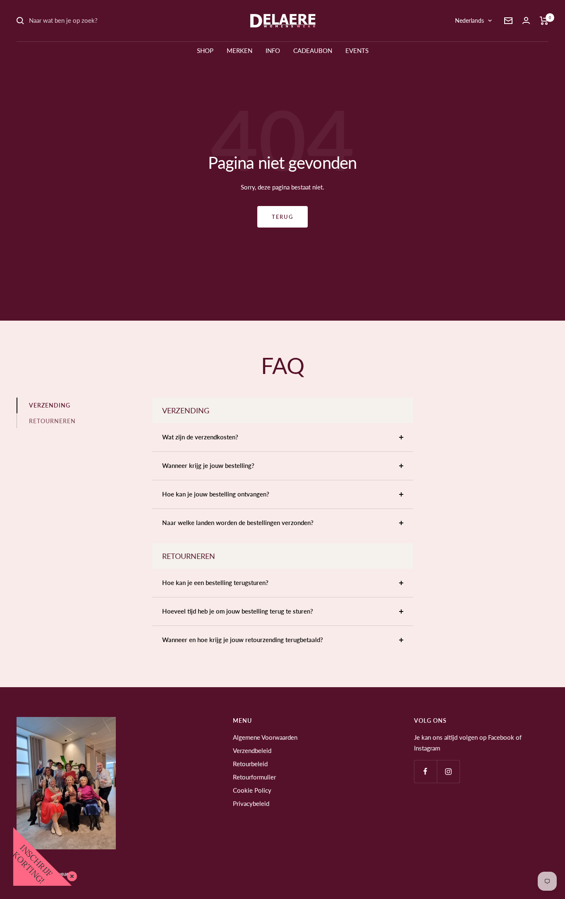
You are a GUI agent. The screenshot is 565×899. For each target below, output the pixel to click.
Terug (282, 216)
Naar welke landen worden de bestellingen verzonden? (238, 522)
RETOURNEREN (52, 420)
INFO (273, 50)
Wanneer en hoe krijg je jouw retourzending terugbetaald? (242, 639)
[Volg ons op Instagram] (448, 771)
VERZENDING (49, 405)
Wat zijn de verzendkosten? (200, 437)
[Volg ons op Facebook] (425, 771)
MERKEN (239, 50)
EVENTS (357, 50)
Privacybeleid (251, 803)
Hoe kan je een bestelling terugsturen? (215, 582)
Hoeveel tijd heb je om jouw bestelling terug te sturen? (237, 611)
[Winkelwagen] (544, 21)
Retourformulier (254, 777)
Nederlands (469, 20)
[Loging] (526, 20)
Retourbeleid (250, 763)
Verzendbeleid (252, 750)
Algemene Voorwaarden (265, 737)
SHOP (205, 50)
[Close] (70, 874)
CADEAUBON (312, 50)
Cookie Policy (252, 790)
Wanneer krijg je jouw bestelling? (208, 465)
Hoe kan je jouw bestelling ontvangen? (215, 494)
